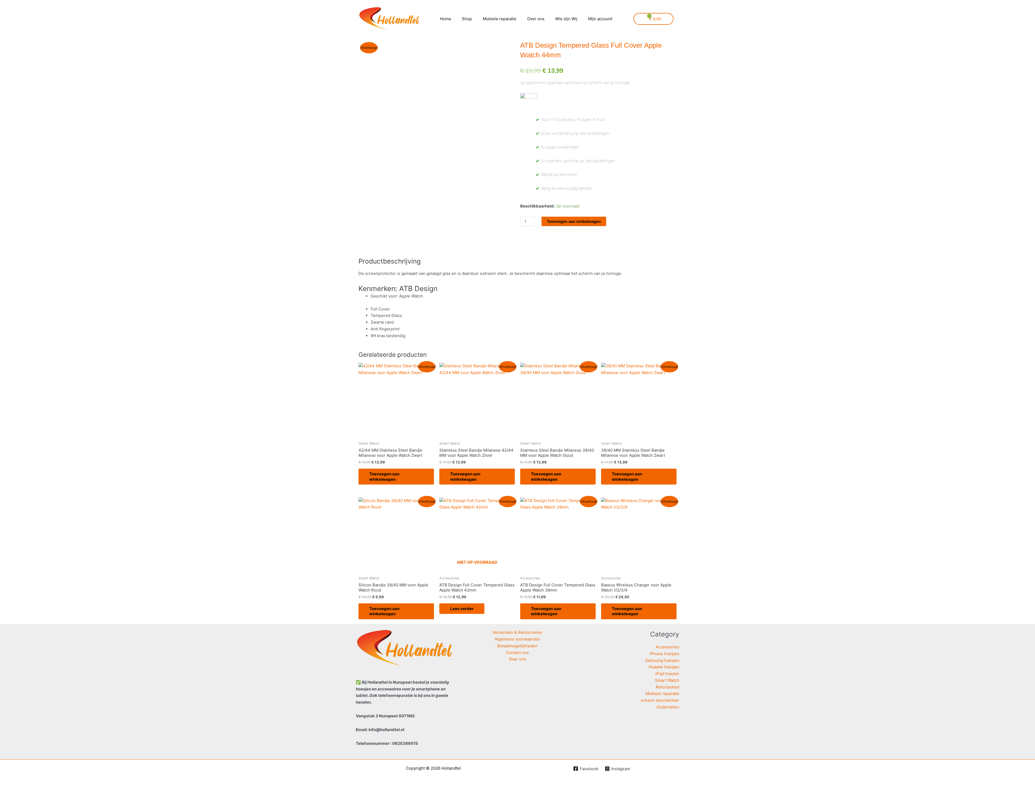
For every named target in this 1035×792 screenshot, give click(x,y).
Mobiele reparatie (499, 18)
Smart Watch (667, 680)
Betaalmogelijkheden (517, 645)
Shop (467, 18)
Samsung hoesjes (662, 660)
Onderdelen (668, 707)
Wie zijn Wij (566, 18)
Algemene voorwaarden (517, 639)
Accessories (667, 646)
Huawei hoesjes (664, 666)
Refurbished (667, 687)
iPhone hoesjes (664, 653)
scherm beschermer (660, 700)
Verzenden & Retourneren (517, 632)
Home (445, 18)
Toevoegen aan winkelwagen (574, 221)
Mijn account (600, 18)
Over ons (535, 18)
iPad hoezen (667, 673)
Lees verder (462, 608)
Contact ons (517, 652)
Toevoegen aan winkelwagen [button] (384, 476)
